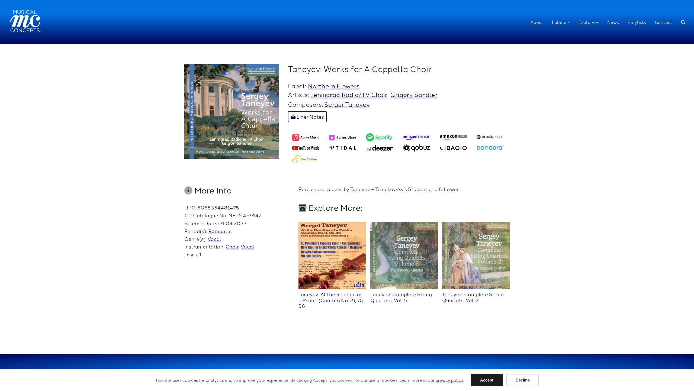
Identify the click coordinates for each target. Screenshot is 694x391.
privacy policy (449, 380)
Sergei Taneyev (347, 104)
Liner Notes (309, 116)
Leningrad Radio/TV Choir (348, 94)
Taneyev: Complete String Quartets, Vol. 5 (401, 296)
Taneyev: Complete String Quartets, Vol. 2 (473, 296)
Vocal (214, 238)
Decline (523, 380)
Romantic (220, 230)
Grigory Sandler (414, 94)
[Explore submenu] (597, 22)
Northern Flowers (333, 85)
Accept (486, 380)
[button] (683, 22)
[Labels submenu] (568, 22)
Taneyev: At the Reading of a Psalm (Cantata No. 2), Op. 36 (332, 299)
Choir (232, 246)
